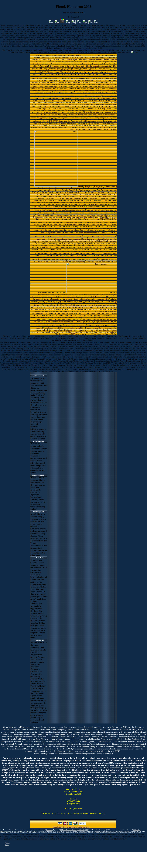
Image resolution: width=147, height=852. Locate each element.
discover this (49, 830)
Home (7, 845)
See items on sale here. (13, 758)
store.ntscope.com (75, 727)
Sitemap (7, 843)
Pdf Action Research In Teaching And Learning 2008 (74, 830)
